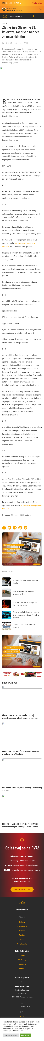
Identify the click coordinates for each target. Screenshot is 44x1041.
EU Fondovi (22, 964)
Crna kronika (22, 944)
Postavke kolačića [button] (11, 1035)
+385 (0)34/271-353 (22, 1006)
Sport (22, 939)
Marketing (22, 959)
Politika (22, 922)
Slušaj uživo (37, 3)
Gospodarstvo (22, 926)
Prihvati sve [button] (25, 1035)
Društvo (22, 935)
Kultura (22, 930)
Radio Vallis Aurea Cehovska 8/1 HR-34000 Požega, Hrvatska (22, 991)
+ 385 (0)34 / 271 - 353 (22, 881)
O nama (22, 955)
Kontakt (22, 968)
